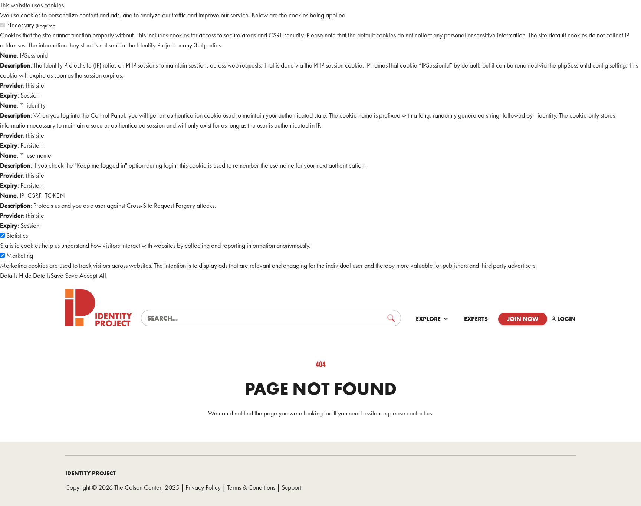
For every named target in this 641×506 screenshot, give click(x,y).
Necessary (31, 25)
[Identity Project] (98, 307)
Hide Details (34, 275)
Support (291, 487)
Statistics (17, 235)
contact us (419, 413)
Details (8, 275)
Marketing (19, 255)
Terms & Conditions (251, 487)
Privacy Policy (203, 487)
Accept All (92, 275)
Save (56, 275)
